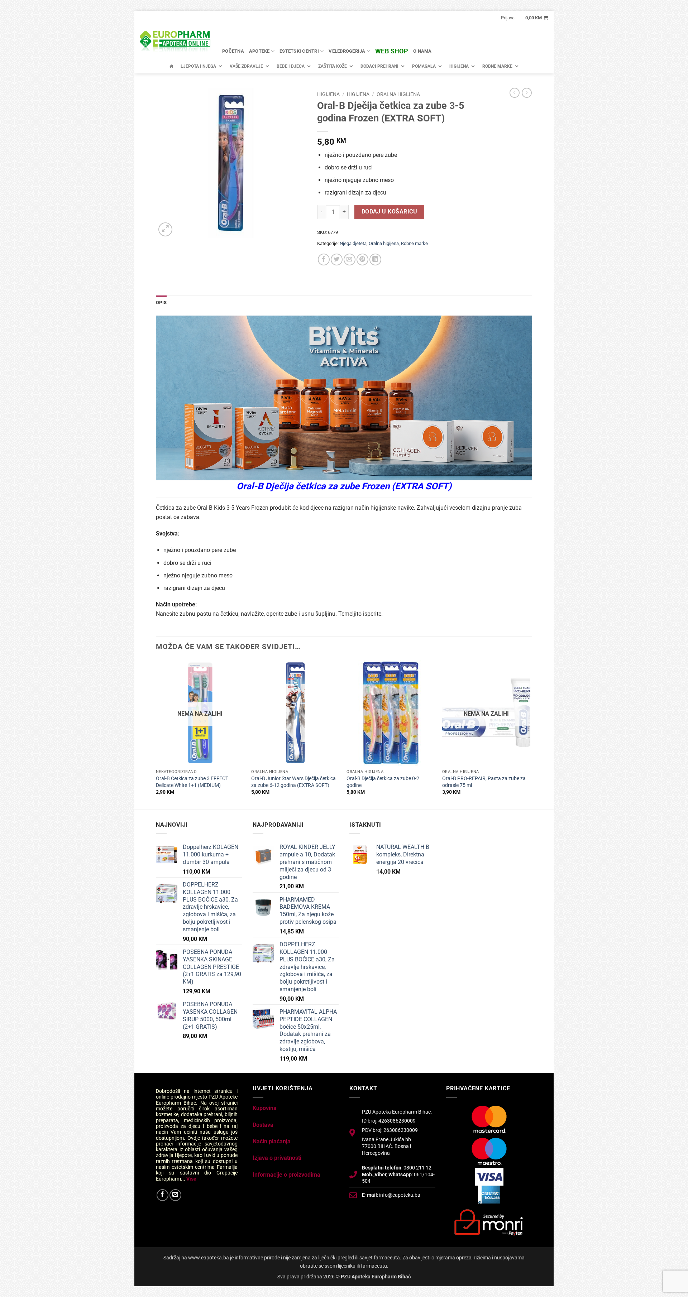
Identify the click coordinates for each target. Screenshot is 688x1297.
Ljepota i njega (198, 66)
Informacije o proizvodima (286, 1174)
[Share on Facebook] (324, 259)
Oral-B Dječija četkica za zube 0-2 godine (383, 781)
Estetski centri (299, 51)
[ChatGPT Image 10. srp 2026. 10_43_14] (344, 397)
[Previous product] (527, 93)
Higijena (459, 66)
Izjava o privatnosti (277, 1157)
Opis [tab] (161, 302)
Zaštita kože (332, 66)
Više (191, 1179)
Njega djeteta (353, 243)
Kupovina (265, 1108)
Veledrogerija (347, 51)
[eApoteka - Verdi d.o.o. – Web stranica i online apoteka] (175, 42)
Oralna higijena (398, 94)
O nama (422, 51)
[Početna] (171, 66)
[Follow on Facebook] (162, 1195)
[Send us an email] (175, 1195)
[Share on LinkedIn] (375, 259)
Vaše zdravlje (246, 66)
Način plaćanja (272, 1141)
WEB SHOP (391, 51)
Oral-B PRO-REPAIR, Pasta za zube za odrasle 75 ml (484, 781)
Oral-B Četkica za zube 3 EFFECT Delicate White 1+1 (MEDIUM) (192, 781)
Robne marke (497, 66)
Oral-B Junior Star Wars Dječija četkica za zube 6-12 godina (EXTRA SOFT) (293, 781)
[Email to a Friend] (349, 259)
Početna (233, 51)
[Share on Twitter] (337, 259)
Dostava (263, 1124)
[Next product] (515, 93)
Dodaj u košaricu (389, 211)
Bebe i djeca (291, 66)
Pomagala (424, 66)
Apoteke (259, 51)
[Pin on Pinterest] (362, 259)
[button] (508, 18)
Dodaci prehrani (379, 66)
